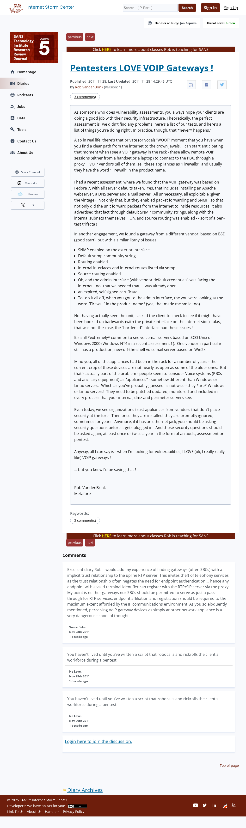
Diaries (23, 83)
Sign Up (231, 7)
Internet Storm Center (50, 7)
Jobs (21, 106)
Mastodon (31, 183)
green (230, 23)
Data (21, 118)
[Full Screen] (191, 84)
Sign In (210, 7)
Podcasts (25, 95)
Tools (21, 129)
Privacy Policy (73, 811)
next (89, 37)
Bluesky (32, 194)
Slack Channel (30, 172)
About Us (25, 152)
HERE (106, 49)
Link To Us (15, 811)
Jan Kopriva (188, 23)
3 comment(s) (85, 96)
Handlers (52, 811)
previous (75, 37)
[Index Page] (15, 7)
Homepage (26, 71)
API (49, 805)
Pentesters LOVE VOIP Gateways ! (141, 68)
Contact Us (27, 141)
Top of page (229, 765)
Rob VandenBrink (89, 87)
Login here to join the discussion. (98, 741)
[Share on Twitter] (222, 84)
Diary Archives (85, 790)
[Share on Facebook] (206, 84)
